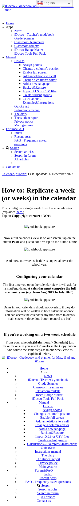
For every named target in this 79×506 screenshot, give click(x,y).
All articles (21, 159)
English (49, 3)
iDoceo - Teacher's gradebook (34, 34)
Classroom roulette (26, 46)
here (19, 212)
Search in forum (25, 155)
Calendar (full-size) (14, 174)
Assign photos (32, 65)
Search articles (23, 151)
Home (10, 23)
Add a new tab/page (36, 83)
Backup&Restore (34, 87)
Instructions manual (27, 110)
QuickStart (21, 106)
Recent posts (22, 136)
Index (18, 133)
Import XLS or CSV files (39, 91)
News (18, 31)
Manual (11, 57)
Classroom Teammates (29, 42)
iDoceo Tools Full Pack (30, 53)
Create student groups (37, 95)
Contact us (13, 167)
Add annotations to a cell (39, 76)
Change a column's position (41, 68)
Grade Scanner (24, 38)
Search (14, 148)
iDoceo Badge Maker (28, 49)
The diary (20, 114)
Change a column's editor (39, 80)
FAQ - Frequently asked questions (48, 482)
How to (19, 61)
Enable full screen (35, 72)
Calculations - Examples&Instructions (38, 100)
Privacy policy (23, 121)
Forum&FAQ (15, 129)
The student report (26, 117)
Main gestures (23, 125)
